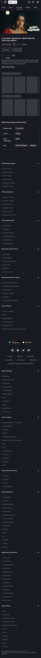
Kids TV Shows (7, 412)
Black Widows (7, 526)
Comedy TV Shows (8, 208)
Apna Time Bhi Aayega (9, 261)
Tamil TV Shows (7, 176)
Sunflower (6, 540)
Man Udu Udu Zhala (8, 293)
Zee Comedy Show (8, 322)
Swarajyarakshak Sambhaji (10, 300)
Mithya (5, 533)
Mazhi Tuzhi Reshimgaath (10, 283)
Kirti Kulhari (6, 590)
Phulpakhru (6, 297)
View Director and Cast (8, 66)
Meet (4, 315)
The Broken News (8, 522)
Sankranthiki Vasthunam (9, 437)
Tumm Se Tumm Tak (8, 380)
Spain (4, 632)
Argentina (5, 636)
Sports (11, 7)
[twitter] (22, 350)
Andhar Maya (6, 511)
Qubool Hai (6, 268)
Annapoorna (6, 401)
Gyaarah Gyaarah (8, 504)
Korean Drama (7, 408)
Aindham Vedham (8, 519)
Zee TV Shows (7, 226)
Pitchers (5, 547)
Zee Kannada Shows (8, 236)
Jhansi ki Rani (6, 383)
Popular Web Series (7, 492)
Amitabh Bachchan (8, 593)
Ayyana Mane (7, 497)
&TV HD (5, 483)
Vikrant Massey (7, 561)
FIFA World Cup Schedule (10, 625)
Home (3, 7)
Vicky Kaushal (6, 579)
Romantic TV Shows (8, 201)
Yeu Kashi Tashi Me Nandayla (11, 286)
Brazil (4, 643)
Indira (4, 405)
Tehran (5, 433)
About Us (19, 356)
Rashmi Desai (7, 600)
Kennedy (5, 430)
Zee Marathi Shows (8, 233)
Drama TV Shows (7, 197)
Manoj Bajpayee (7, 572)
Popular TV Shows (7, 371)
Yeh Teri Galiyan (7, 258)
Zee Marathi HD (7, 486)
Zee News (5, 476)
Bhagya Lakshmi (7, 318)
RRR (4, 465)
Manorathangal (7, 508)
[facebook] (12, 350)
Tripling (5, 543)
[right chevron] (4, 84)
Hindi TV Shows (7, 169)
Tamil (13, 54)
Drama (8, 57)
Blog (4, 611)
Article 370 (6, 454)
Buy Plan (13, 2)
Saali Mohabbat (7, 426)
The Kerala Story (7, 451)
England (5, 639)
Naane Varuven (7, 43)
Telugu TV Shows (7, 179)
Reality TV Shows (7, 211)
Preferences (32, 360)
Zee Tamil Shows (7, 240)
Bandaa (5, 462)
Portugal (5, 647)
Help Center (29, 356)
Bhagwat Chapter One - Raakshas (12, 422)
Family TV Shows (7, 204)
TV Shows (19, 7)
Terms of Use (20, 360)
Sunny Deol (6, 583)
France (5, 629)
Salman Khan (6, 568)
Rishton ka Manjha (8, 311)
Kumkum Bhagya (7, 387)
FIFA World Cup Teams (9, 622)
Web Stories (6, 615)
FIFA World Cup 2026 (9, 618)
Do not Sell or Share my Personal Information (19, 364)
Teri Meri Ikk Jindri (8, 272)
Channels (9, 356)
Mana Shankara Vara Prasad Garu (12, 440)
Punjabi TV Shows (8, 186)
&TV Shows (6, 229)
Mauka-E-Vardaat (8, 325)
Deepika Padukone (8, 565)
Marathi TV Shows (8, 172)
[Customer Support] (33, 2)
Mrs (4, 444)
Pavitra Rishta (7, 265)
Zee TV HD (6, 479)
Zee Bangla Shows (8, 243)
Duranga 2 (6, 529)
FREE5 (35, 7)
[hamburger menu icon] (37, 2)
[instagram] (17, 350)
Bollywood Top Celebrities (9, 552)
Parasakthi (6, 458)
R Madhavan (6, 558)
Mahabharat (6, 376)
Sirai (4, 447)
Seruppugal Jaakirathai (9, 515)
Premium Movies (7, 417)
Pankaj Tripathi (7, 575)
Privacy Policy (8, 360)
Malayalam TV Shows (9, 183)
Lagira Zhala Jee (7, 290)
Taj (4, 536)
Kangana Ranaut (7, 597)
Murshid (5, 501)
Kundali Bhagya (7, 390)
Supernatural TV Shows (9, 215)
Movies (28, 7)
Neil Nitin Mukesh (8, 586)
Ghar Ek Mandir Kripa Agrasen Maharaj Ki (14, 329)
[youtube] (28, 350)
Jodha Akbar (6, 254)
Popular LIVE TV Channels (9, 470)
